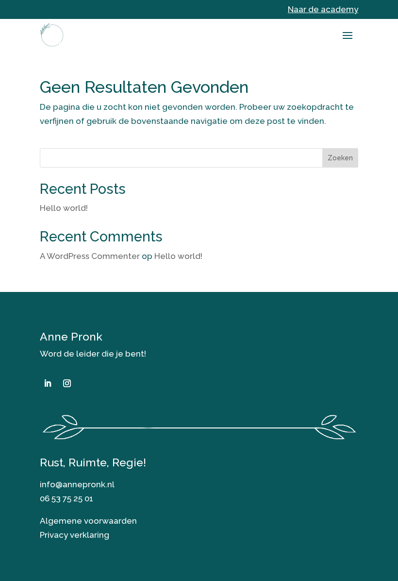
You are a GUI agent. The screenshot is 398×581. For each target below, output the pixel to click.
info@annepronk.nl (77, 484)
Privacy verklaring (74, 535)
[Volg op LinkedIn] (47, 383)
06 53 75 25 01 (66, 498)
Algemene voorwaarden (88, 521)
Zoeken (340, 158)
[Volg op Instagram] (67, 383)
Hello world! (64, 208)
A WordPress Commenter (90, 256)
